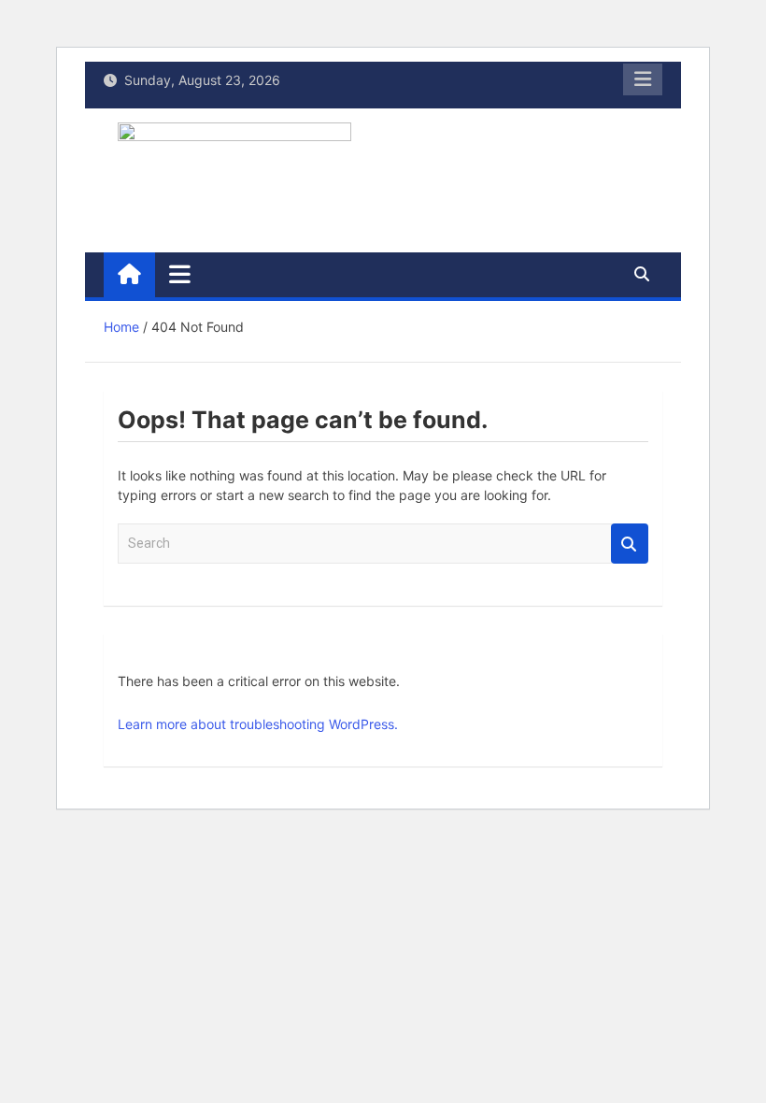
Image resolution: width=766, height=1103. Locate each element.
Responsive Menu (642, 79)
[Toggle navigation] (180, 273)
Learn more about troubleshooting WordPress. (258, 724)
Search (629, 543)
